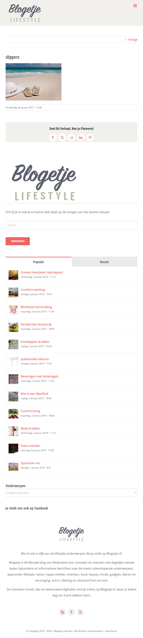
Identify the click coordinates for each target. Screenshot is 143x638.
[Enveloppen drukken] (13, 343)
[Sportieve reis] (13, 464)
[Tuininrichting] (13, 412)
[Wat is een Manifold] (13, 395)
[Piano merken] (13, 447)
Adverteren (111, 631)
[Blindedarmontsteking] (13, 308)
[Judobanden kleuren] (13, 360)
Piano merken (30, 446)
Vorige (132, 39)
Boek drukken (30, 428)
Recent (104, 262)
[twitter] (80, 612)
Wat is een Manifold (34, 394)
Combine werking (33, 290)
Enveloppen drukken (35, 342)
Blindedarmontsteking (36, 307)
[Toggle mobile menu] (135, 6)
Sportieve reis (30, 463)
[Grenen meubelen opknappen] (13, 273)
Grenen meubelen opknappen (42, 272)
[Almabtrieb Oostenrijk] (13, 325)
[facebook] (71, 612)
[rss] (62, 612)
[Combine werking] (13, 291)
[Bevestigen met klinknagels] (13, 377)
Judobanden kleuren (35, 359)
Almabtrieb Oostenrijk (36, 324)
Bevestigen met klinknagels (39, 376)
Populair (38, 262)
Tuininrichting (30, 411)
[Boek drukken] (13, 429)
